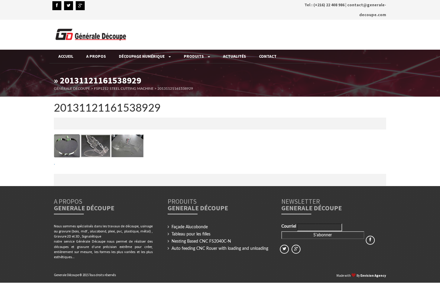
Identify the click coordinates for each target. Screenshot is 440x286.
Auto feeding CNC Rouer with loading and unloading (220, 249)
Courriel (289, 226)
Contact (268, 56)
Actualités (234, 56)
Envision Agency (373, 275)
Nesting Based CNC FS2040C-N (201, 241)
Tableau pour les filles (191, 234)
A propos (96, 56)
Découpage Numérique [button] (142, 56)
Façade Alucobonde (190, 227)
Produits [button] (194, 56)
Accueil (65, 56)
